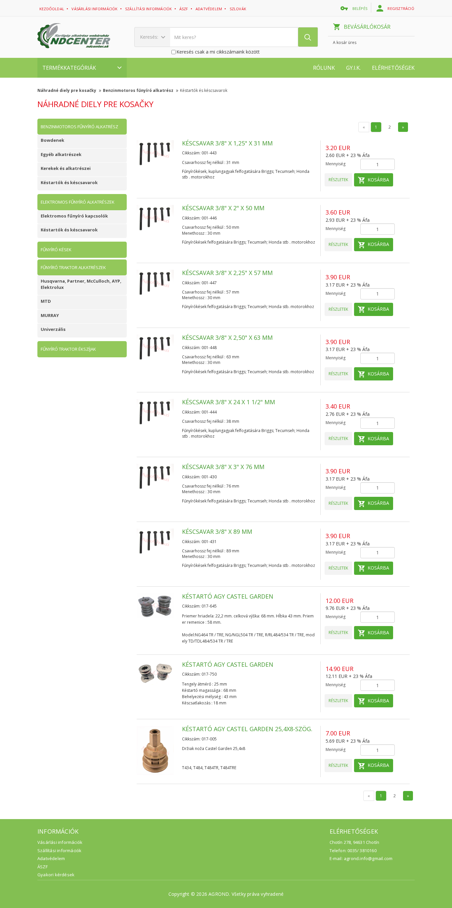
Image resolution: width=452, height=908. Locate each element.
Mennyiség (335, 164)
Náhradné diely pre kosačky (67, 90)
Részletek (338, 179)
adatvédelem (209, 8)
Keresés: (149, 37)
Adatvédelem (51, 858)
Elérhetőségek (393, 67)
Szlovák (239, 8)
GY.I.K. (353, 67)
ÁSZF (42, 867)
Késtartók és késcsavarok (203, 90)
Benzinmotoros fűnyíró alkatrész (138, 90)
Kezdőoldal (52, 8)
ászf (184, 8)
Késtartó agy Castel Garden (227, 596)
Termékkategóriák (69, 67)
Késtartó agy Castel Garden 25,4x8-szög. (247, 729)
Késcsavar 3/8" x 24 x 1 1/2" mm (228, 402)
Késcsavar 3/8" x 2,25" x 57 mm (227, 273)
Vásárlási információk (94, 8)
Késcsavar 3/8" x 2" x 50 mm (223, 208)
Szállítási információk (149, 8)
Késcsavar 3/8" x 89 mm (217, 531)
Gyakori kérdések (55, 875)
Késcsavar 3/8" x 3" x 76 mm (223, 467)
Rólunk (324, 67)
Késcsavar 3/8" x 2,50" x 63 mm (227, 337)
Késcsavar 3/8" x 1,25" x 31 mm (227, 143)
